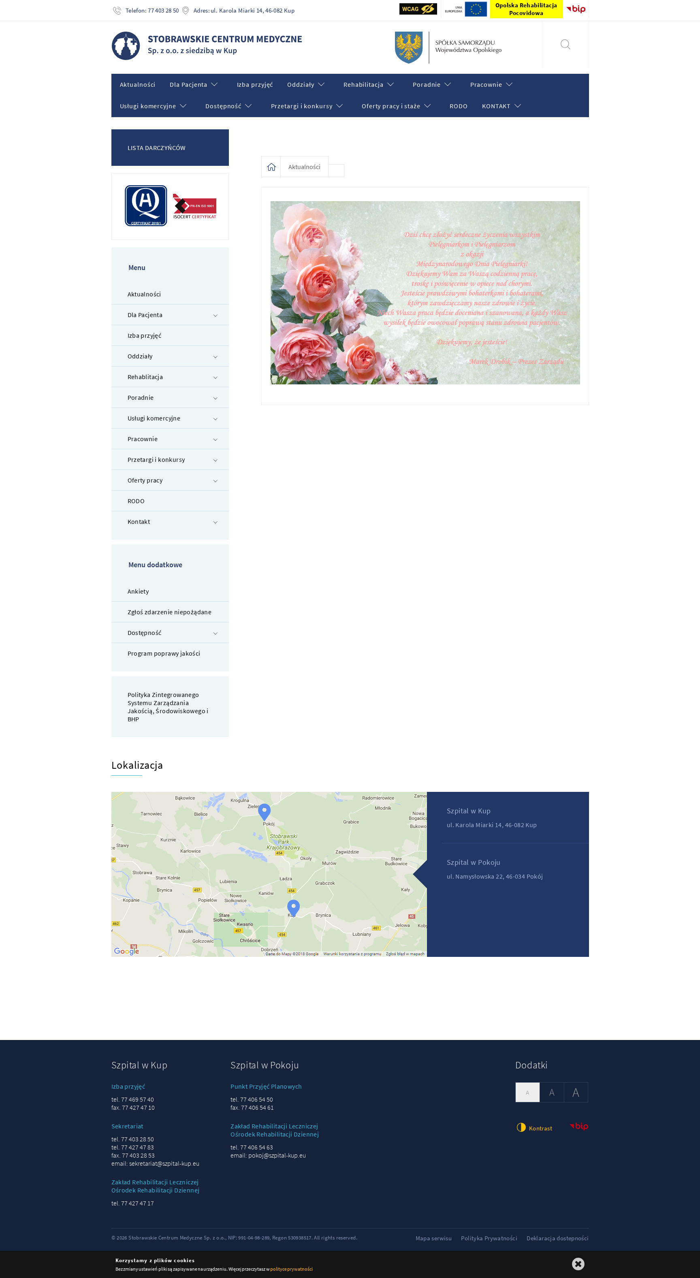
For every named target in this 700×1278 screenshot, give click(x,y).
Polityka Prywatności (489, 1238)
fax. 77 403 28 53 (133, 1155)
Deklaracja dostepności (558, 1238)
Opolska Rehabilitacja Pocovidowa (526, 9)
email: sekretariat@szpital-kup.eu (155, 1163)
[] (565, 44)
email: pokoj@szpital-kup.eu (268, 1155)
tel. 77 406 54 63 (251, 1147)
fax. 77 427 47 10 (133, 1107)
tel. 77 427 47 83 (132, 1147)
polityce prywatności (291, 1269)
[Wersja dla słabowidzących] (418, 9)
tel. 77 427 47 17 (132, 1203)
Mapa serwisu (434, 1238)
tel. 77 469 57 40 (132, 1099)
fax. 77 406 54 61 (252, 1107)
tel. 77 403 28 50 (132, 1139)
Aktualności (304, 167)
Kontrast (540, 1128)
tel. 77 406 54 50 (251, 1099)
